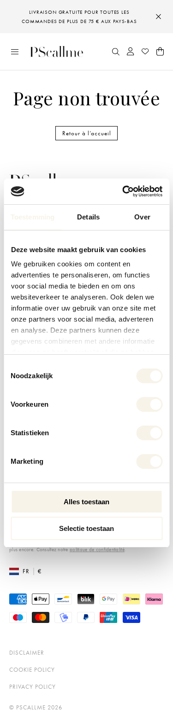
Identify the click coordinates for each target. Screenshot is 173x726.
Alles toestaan (86, 502)
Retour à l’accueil (86, 133)
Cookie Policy (32, 670)
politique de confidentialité (97, 549)
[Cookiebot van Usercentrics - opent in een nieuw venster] (123, 191)
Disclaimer (26, 653)
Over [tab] (142, 217)
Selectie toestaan (86, 528)
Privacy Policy (32, 687)
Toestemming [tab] (32, 217)
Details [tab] (88, 217)
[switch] (149, 404)
